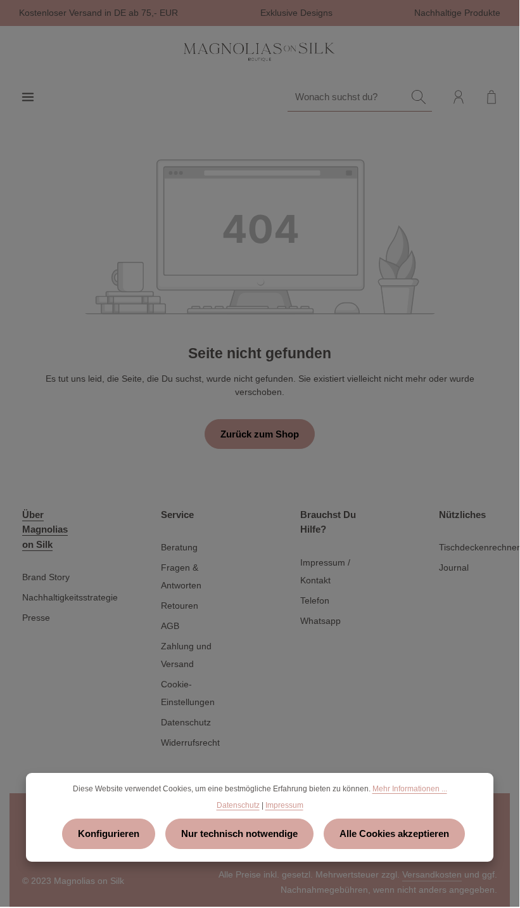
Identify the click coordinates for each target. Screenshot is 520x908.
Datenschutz (186, 722)
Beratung (179, 547)
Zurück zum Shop (259, 434)
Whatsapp (320, 621)
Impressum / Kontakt (325, 571)
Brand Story (46, 577)
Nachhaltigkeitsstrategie (70, 597)
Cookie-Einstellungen (188, 693)
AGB (170, 626)
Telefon (314, 600)
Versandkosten (432, 874)
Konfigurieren (108, 833)
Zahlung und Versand (186, 655)
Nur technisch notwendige (239, 833)
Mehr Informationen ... (409, 788)
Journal (454, 567)
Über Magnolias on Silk (45, 529)
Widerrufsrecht (190, 742)
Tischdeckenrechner (479, 547)
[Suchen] (418, 97)
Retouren (179, 605)
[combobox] (347, 97)
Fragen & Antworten (181, 576)
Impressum (284, 805)
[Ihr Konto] (458, 97)
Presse (36, 618)
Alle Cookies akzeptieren (394, 833)
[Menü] (28, 97)
